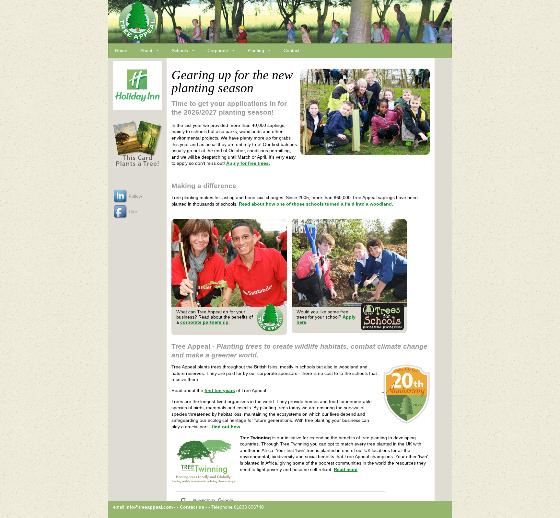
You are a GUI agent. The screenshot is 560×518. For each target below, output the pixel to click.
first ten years (219, 390)
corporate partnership (204, 322)
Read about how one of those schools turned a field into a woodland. (316, 204)
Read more (345, 469)
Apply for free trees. (248, 163)
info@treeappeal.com (149, 507)
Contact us (192, 507)
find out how (226, 426)
